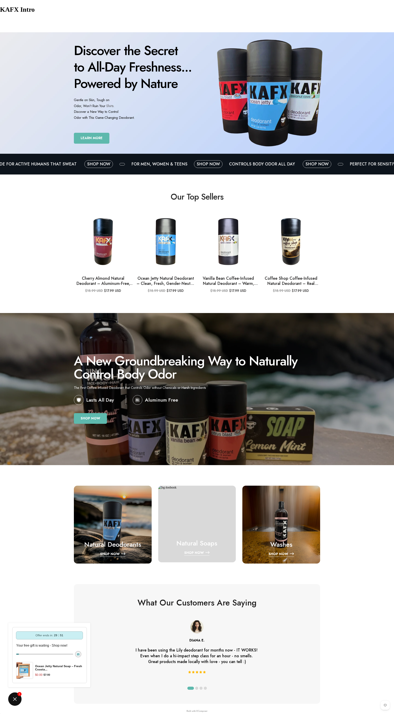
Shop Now (122, 164)
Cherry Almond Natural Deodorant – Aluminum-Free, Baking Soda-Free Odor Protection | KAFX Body (103, 281)
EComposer (201, 711)
